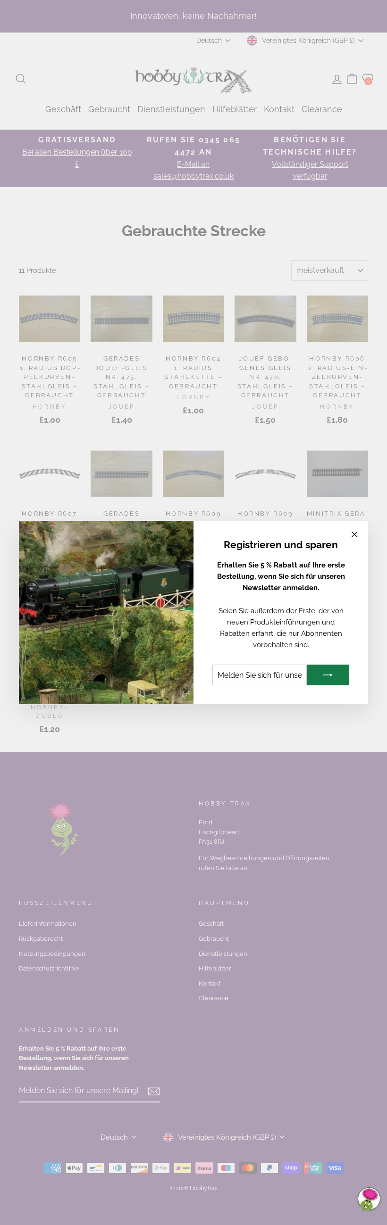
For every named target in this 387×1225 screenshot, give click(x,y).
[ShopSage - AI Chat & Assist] (369, 1198)
